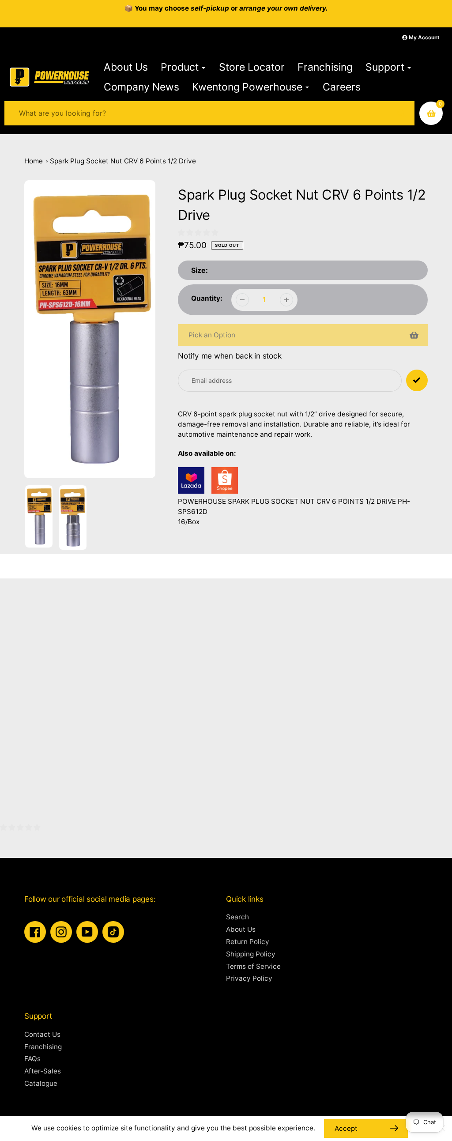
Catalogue (40, 1083)
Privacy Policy (249, 978)
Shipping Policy (250, 954)
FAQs (32, 1058)
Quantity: (206, 298)
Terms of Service (253, 966)
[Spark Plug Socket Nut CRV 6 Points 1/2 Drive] (191, 491)
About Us (241, 929)
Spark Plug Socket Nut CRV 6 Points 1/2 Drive (123, 161)
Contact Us (42, 1034)
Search (237, 917)
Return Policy (247, 941)
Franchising (43, 1047)
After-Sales (42, 1071)
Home (33, 161)
